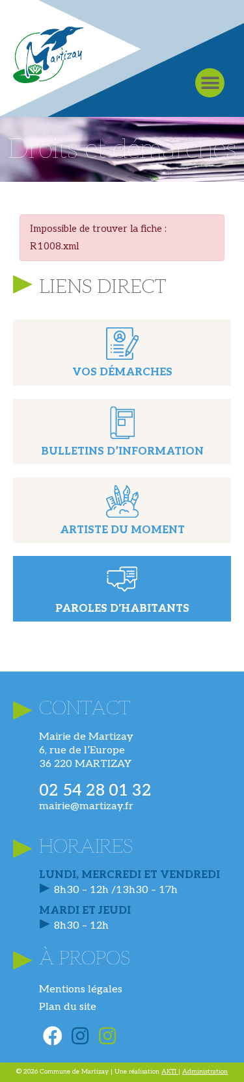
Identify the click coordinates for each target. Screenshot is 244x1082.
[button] (209, 82)
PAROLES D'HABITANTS (122, 609)
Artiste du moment (122, 530)
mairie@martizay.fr (86, 806)
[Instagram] (80, 1036)
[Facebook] (52, 1036)
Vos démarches (122, 372)
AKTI (169, 1072)
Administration (205, 1072)
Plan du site (67, 1007)
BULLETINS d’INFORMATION (122, 452)
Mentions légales (80, 989)
